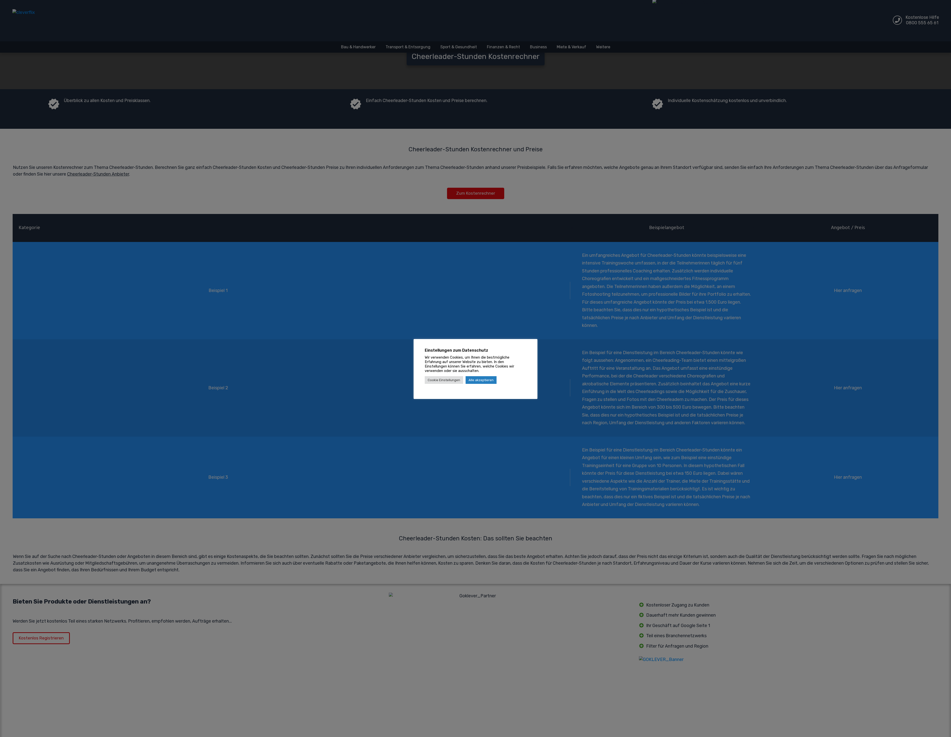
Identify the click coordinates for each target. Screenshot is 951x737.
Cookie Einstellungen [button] (444, 380)
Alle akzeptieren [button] (481, 380)
